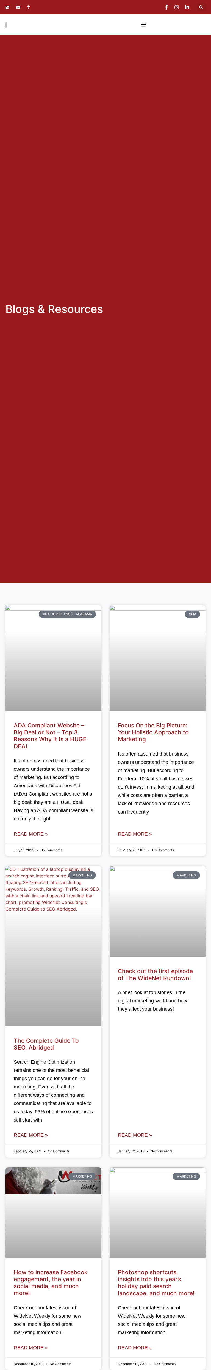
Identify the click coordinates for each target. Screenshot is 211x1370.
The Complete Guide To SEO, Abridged (46, 1044)
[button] (201, 7)
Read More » (31, 834)
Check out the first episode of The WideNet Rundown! (155, 974)
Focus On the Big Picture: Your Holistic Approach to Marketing (153, 732)
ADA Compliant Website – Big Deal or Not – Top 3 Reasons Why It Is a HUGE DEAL (50, 736)
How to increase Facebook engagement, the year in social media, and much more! (51, 1283)
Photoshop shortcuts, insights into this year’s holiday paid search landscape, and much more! (156, 1283)
